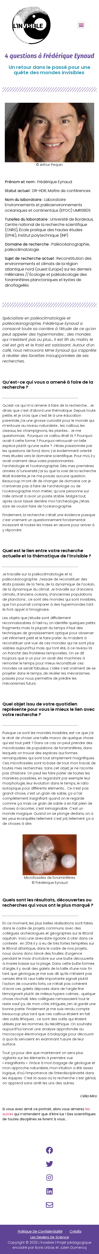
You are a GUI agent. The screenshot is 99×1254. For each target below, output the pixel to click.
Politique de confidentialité (40, 1231)
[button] (81, 25)
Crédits (75, 1231)
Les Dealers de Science (49, 1237)
